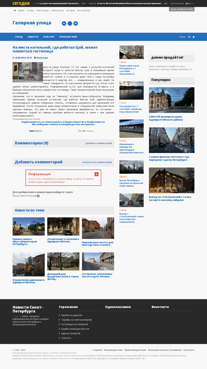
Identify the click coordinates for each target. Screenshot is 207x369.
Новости (122, 3)
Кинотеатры (43, 10)
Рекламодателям (113, 350)
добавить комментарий (99, 143)
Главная (97, 350)
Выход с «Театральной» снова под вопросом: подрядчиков (131, 217)
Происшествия (68, 36)
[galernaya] (75, 23)
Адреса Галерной (70, 333)
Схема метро (57, 10)
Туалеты (66, 337)
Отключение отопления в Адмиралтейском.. (63, 240)
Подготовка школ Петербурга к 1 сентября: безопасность (129, 69)
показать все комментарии (97, 162)
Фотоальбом (83, 10)
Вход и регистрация (24, 195)
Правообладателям (135, 350)
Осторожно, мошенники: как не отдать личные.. (97, 275)
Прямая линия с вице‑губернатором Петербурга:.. (25, 242)
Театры (30, 10)
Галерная (17, 316)
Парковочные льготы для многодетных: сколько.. (97, 243)
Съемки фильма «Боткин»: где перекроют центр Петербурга (169, 158)
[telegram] (70, 23)
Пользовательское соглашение (165, 350)
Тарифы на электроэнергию (76, 319)
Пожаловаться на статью (26, 118)
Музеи (21, 10)
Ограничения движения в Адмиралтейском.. (28, 281)
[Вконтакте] (64, 23)
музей (72, 86)
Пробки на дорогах (71, 315)
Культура (48, 36)
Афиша (123, 176)
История (70, 10)
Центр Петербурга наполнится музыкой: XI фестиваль (131, 183)
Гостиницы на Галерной (74, 324)
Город (19, 36)
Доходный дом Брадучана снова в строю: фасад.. (63, 276)
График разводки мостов (75, 328)
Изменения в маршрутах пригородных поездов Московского (131, 148)
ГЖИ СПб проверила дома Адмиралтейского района (166, 118)
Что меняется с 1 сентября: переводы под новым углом (130, 109)
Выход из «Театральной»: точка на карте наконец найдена (170, 198)
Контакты (189, 350)
